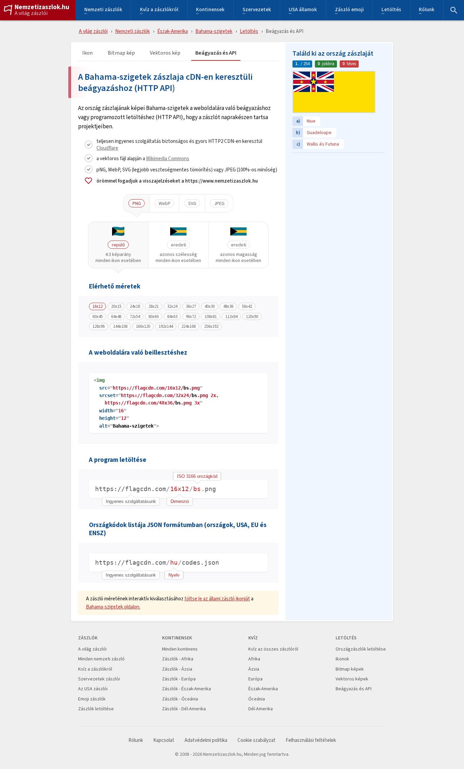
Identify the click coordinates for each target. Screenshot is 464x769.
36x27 (191, 306)
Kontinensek (210, 10)
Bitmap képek (350, 669)
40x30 (209, 306)
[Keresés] (454, 10)
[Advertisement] (339, 198)
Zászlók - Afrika (177, 658)
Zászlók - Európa (179, 678)
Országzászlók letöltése (361, 649)
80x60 (153, 316)
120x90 (252, 316)
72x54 (135, 316)
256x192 (211, 326)
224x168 (188, 326)
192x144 (166, 326)
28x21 (153, 306)
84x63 (172, 316)
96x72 (191, 316)
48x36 (228, 306)
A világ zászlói (31, 13)
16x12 (97, 306)
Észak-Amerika (172, 31)
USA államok (303, 10)
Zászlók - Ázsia (177, 669)
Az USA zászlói (93, 688)
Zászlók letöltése (96, 708)
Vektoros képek (352, 678)
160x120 (143, 326)
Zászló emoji (349, 10)
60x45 (97, 316)
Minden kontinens (180, 649)
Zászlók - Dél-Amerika (184, 708)
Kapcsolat (163, 740)
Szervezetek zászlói (99, 678)
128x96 (98, 326)
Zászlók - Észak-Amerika (186, 688)
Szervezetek (257, 10)
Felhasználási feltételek (311, 740)
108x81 (210, 316)
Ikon (87, 53)
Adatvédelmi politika (205, 740)
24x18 (135, 306)
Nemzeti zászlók (103, 10)
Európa (255, 678)
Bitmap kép (121, 53)
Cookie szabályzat (256, 740)
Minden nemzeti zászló (101, 658)
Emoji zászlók (92, 698)
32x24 (172, 306)
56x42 (247, 306)
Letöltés (391, 10)
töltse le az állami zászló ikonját (217, 598)
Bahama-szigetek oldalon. (113, 606)
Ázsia (253, 669)
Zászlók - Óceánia (180, 698)
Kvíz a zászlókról (159, 10)
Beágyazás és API (215, 53)
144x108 (120, 326)
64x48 (116, 316)
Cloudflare (107, 147)
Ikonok (342, 658)
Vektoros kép (165, 53)
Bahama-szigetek (213, 31)
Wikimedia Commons (167, 158)
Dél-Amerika (260, 708)
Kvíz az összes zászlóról (273, 649)
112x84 (231, 316)
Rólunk (426, 10)
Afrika (254, 658)
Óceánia (256, 698)
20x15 (116, 306)
